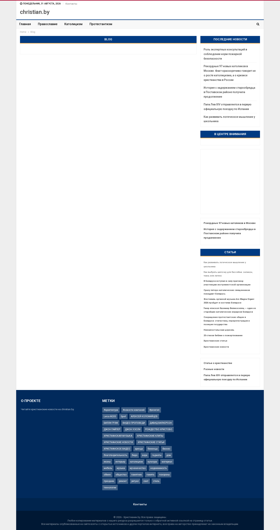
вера (144, 455)
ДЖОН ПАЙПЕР (112, 429)
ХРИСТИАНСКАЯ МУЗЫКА (118, 436)
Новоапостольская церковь (219, 330)
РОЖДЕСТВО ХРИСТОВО (158, 429)
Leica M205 (110, 416)
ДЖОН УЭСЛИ (132, 429)
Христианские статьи (215, 341)
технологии (110, 487)
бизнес (166, 448)
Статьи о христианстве (218, 363)
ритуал (135, 481)
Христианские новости (216, 347)
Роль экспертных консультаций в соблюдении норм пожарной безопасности (225, 54)
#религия (154, 410)
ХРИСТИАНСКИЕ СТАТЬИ (151, 442)
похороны (164, 474)
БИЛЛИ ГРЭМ (111, 423)
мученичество (138, 468)
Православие (47, 24)
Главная (25, 24)
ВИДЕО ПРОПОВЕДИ (134, 423)
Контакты (71, 3)
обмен (107, 474)
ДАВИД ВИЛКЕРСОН (161, 423)
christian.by (35, 12)
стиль (156, 481)
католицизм (136, 461)
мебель (108, 468)
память (150, 474)
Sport (123, 416)
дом (168, 455)
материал (167, 461)
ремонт (123, 481)
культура (152, 461)
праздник (109, 481)
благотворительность (115, 455)
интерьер (120, 461)
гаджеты (157, 455)
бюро (134, 455)
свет (145, 481)
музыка (121, 468)
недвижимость (158, 468)
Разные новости (214, 369)
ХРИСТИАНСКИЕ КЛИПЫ (150, 436)
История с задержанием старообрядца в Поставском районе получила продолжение (229, 92)
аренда (139, 448)
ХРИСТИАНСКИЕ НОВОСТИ (118, 442)
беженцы (153, 448)
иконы (107, 461)
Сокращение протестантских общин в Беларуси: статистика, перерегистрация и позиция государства (227, 321)
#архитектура (111, 410)
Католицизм (73, 24)
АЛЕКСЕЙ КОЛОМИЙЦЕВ (144, 416)
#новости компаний (134, 410)
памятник (136, 474)
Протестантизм (101, 24)
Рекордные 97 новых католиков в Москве (230, 223)
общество (121, 474)
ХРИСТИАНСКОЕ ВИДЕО (117, 448)
